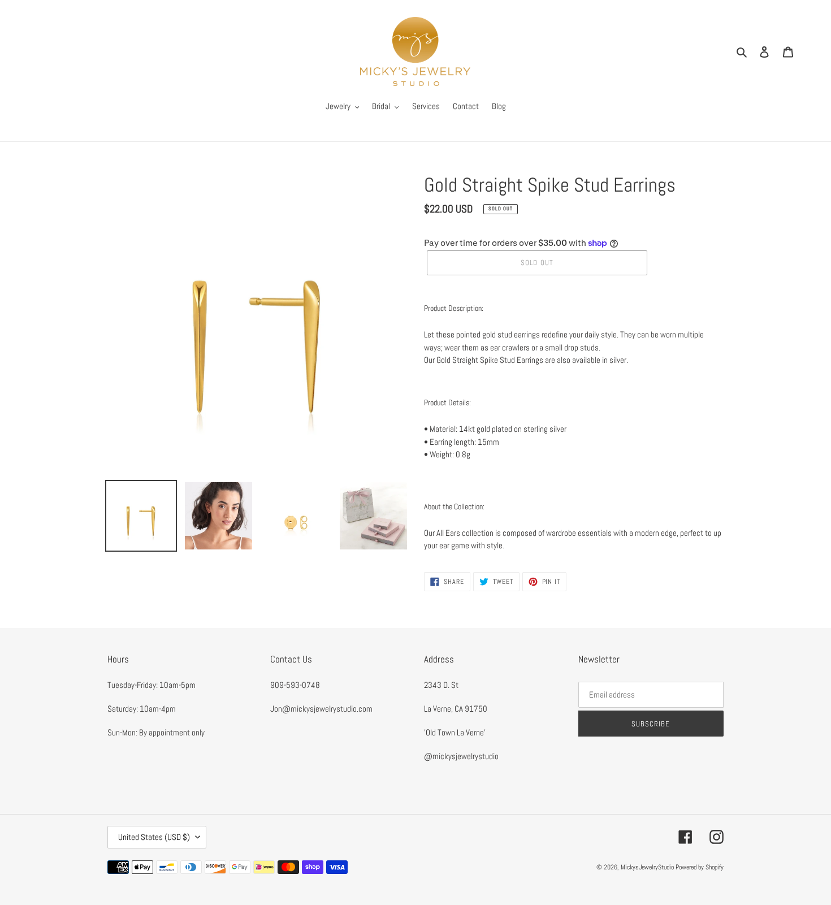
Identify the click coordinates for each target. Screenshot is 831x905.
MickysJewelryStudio (647, 867)
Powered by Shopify (700, 867)
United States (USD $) (154, 837)
